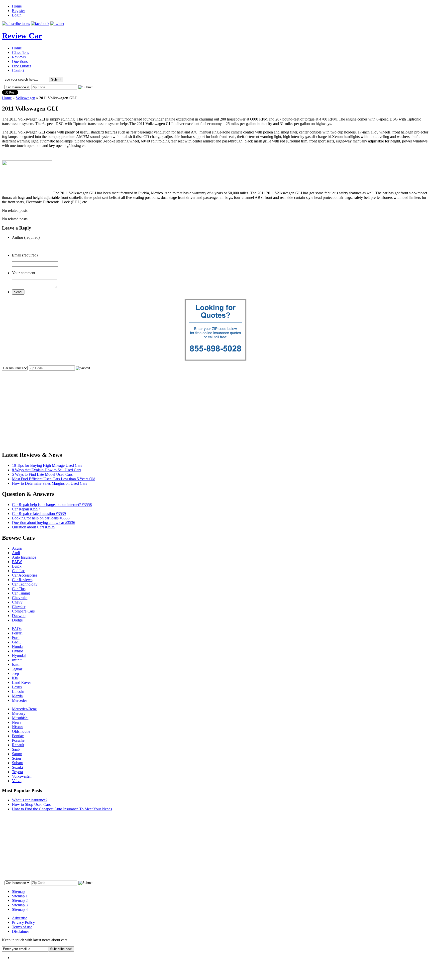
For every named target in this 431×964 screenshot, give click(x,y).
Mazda (17, 696)
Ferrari (17, 633)
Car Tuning (21, 593)
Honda (17, 646)
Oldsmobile (21, 731)
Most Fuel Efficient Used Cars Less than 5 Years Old (53, 479)
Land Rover (21, 682)
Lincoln (18, 691)
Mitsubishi (20, 718)
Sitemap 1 (20, 896)
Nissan (17, 727)
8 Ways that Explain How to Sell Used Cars (46, 470)
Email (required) (25, 255)
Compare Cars (23, 611)
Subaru (17, 763)
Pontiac (18, 736)
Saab (16, 749)
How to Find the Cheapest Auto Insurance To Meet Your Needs (62, 809)
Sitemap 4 (20, 909)
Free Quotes (21, 66)
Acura (17, 548)
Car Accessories (24, 575)
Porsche (18, 740)
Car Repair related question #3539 (39, 513)
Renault (18, 745)
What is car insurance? (29, 800)
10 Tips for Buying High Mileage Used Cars (47, 465)
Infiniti (17, 660)
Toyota (17, 772)
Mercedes (19, 700)
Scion (16, 758)
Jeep (15, 673)
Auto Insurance (24, 557)
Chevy (17, 602)
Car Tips (18, 589)
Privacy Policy (23, 922)
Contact (18, 70)
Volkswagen (25, 98)
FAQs (16, 628)
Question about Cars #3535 (33, 527)
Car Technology (24, 584)
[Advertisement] (215, 406)
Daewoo (18, 615)
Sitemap (18, 891)
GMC (16, 642)
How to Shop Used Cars (31, 804)
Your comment (23, 273)
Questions (20, 61)
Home (17, 6)
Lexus (17, 687)
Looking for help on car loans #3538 (41, 518)
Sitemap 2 (20, 900)
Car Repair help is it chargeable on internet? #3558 (52, 504)
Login (16, 15)
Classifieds (20, 52)
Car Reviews (22, 580)
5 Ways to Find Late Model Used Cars (42, 474)
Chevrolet (19, 598)
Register (18, 10)
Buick (16, 566)
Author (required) (26, 237)
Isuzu (16, 664)
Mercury (18, 713)
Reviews (19, 57)
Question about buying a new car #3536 (43, 522)
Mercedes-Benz (24, 709)
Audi (16, 553)
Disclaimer (20, 931)
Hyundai (19, 655)
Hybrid (17, 651)
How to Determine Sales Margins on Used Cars (49, 483)
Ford (15, 637)
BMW (17, 562)
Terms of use (22, 927)
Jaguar (17, 669)
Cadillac (18, 571)
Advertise (19, 918)
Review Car (22, 35)
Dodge (17, 620)
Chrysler (18, 606)
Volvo (16, 781)
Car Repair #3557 (26, 509)
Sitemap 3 (20, 905)
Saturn (17, 754)
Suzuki (17, 767)
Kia (15, 678)
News (16, 722)
